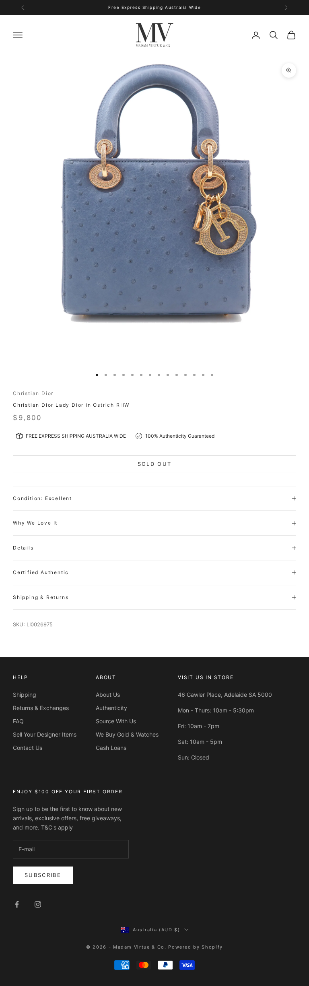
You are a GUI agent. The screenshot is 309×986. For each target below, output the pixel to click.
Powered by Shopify (195, 947)
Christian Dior (33, 393)
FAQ (18, 721)
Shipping (24, 694)
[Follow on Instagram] (38, 904)
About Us (108, 694)
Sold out (155, 464)
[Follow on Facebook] (17, 904)
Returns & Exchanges (41, 707)
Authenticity (111, 707)
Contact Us (27, 747)
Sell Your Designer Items (44, 734)
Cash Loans (111, 747)
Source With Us (116, 721)
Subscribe (43, 875)
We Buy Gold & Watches (127, 734)
